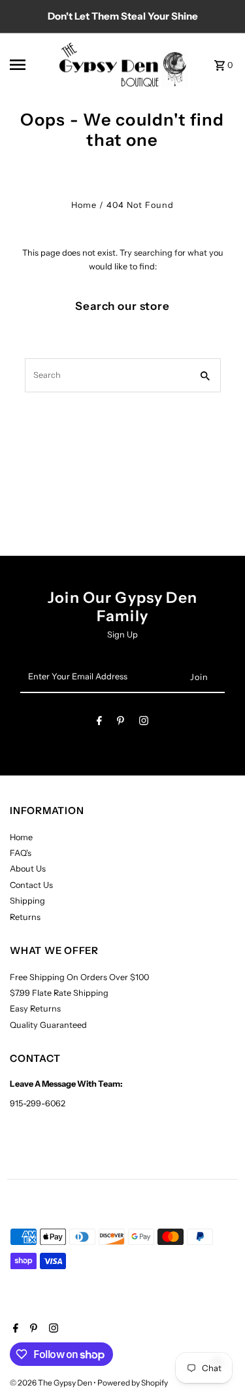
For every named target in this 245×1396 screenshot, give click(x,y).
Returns (25, 917)
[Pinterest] (120, 723)
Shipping (27, 901)
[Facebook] (99, 723)
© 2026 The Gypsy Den (51, 1382)
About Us (28, 869)
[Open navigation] (29, 64)
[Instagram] (143, 723)
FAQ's (20, 853)
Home (84, 205)
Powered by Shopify (132, 1382)
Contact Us (31, 885)
